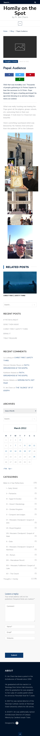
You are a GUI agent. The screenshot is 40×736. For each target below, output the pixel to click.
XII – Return (10, 555)
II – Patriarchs (11, 493)
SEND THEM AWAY (11, 324)
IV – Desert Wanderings (15, 504)
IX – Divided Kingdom (14, 509)
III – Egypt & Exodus (13, 499)
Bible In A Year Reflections (13, 483)
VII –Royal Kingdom (13, 528)
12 (6, 451)
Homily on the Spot (20, 11)
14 (15, 451)
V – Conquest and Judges (15, 515)
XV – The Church (12, 574)
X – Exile (9, 541)
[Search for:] (10, 2)
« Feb (5, 469)
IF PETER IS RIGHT (10, 320)
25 (34, 457)
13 (11, 451)
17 (29, 451)
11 (34, 445)
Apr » (10, 469)
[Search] (35, 2)
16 (25, 451)
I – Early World (11, 488)
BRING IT (7, 334)
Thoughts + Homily (10, 579)
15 (20, 451)
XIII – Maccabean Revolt (15, 560)
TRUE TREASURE (10, 338)
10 (29, 445)
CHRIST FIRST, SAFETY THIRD (14, 295)
